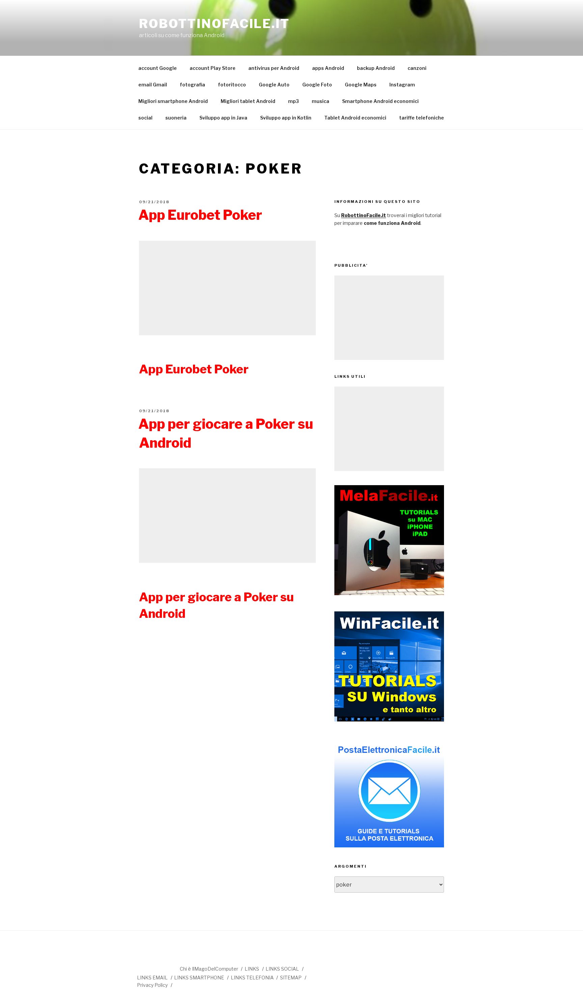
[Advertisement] (227, 288)
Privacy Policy (152, 985)
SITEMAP (291, 977)
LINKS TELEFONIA (252, 977)
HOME (158, 966)
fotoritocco (232, 84)
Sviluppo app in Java (223, 118)
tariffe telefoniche (421, 118)
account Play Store (212, 68)
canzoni (417, 68)
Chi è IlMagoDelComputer (209, 969)
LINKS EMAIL (152, 977)
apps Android (328, 68)
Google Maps (361, 84)
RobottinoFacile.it (214, 23)
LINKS (252, 969)
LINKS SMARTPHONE (199, 977)
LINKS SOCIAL (282, 969)
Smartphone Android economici (380, 101)
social (145, 118)
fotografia (192, 84)
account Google (157, 68)
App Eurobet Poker (200, 215)
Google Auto (274, 84)
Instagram (402, 84)
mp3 (293, 101)
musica (320, 101)
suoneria (176, 118)
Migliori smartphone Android (173, 101)
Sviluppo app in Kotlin (285, 118)
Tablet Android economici (355, 118)
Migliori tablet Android (248, 101)
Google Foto (317, 84)
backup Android (376, 68)
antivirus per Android (273, 68)
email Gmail (152, 84)
